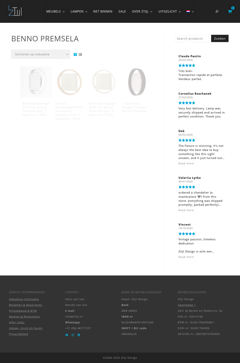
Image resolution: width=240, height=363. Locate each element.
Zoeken (220, 38)
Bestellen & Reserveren (25, 305)
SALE (122, 11)
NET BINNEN (102, 11)
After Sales (17, 322)
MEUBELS (53, 11)
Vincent (184, 224)
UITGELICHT (167, 11)
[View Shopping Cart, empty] (229, 11)
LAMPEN (77, 11)
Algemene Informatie (24, 299)
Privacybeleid (18, 334)
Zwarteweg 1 (187, 305)
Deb (181, 131)
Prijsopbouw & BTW (23, 311)
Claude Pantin (189, 56)
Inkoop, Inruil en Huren (26, 328)
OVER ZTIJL (140, 11)
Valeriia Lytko (189, 178)
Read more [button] (186, 163)
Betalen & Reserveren (24, 316)
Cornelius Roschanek (195, 93)
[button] (63, 11)
